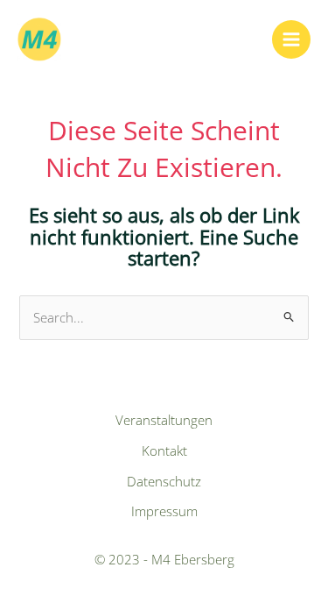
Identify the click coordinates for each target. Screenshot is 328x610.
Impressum (164, 511)
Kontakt (164, 450)
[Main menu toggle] (291, 39)
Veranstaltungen (164, 420)
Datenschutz (164, 481)
